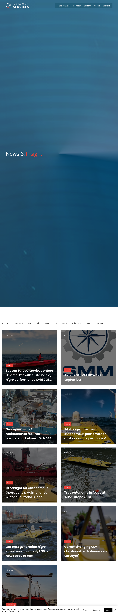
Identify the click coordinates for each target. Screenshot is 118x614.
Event (64, 323)
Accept (108, 610)
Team (88, 323)
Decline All (96, 610)
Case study (18, 323)
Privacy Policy (14, 611)
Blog (56, 323)
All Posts (5, 323)
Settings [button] (86, 610)
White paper (76, 323)
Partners (99, 323)
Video (47, 323)
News (30, 323)
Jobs (38, 323)
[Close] (115, 610)
